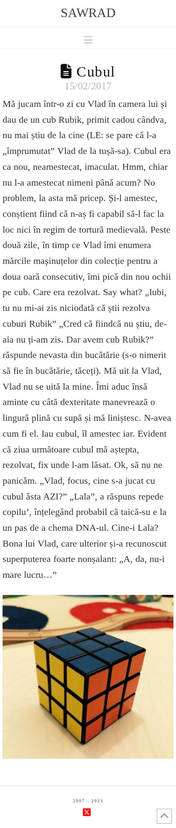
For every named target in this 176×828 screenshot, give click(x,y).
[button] (88, 40)
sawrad (88, 12)
